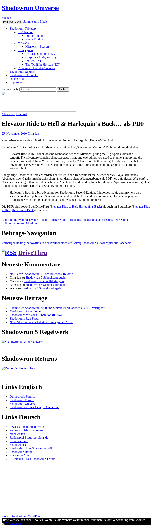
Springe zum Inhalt (35, 21)
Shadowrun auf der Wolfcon (31, 243)
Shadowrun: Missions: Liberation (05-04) (36, 315)
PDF (116, 219)
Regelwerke (25, 32)
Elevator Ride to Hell (64, 206)
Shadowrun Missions (24, 223)
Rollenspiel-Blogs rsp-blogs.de (29, 437)
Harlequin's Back (77, 219)
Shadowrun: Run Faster (24, 318)
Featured (21, 114)
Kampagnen (25, 50)
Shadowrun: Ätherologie (25, 311)
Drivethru (21, 219)
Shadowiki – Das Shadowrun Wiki (31, 448)
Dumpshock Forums (22, 396)
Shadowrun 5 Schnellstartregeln (46, 277)
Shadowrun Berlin (21, 452)
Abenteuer (8, 114)
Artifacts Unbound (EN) (41, 53)
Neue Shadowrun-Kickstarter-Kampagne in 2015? (41, 322)
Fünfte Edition (35, 35)
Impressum (16, 82)
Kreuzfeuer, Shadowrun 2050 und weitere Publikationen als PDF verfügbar (57, 308)
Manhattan (94, 219)
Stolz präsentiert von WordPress (22, 516)
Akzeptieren (13, 523)
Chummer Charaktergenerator (36, 68)
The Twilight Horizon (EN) (43, 64)
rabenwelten (17, 434)
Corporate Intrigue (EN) (41, 57)
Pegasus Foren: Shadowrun (27, 426)
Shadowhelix (18, 444)
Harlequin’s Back (90, 206)
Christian (33, 133)
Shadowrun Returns (22, 71)
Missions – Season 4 (38, 46)
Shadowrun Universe (30, 7)
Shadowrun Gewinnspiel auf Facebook (96, 243)
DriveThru (32, 252)
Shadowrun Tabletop (23, 28)
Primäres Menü (12, 21)
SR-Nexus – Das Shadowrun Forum (32, 459)
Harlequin (60, 219)
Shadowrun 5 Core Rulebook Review (49, 274)
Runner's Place (19, 441)
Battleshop (8, 219)
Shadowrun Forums (22, 400)
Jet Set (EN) (33, 61)
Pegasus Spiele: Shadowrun (27, 430)
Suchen (6, 17)
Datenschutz (17, 78)
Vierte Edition (34, 39)
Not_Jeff (15, 274)
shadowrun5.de (19, 455)
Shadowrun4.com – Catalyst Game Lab (34, 407)
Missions (23, 43)
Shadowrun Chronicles (24, 75)
